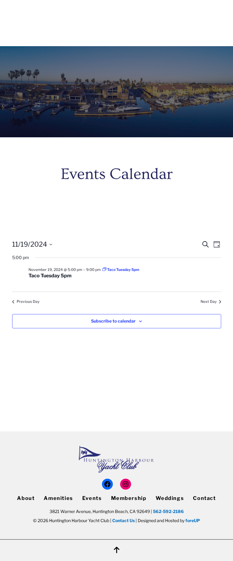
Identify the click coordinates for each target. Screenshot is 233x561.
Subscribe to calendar (113, 320)
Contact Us (123, 520)
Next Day (209, 301)
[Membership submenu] (117, 28)
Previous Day (28, 301)
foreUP (192, 520)
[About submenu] (213, 10)
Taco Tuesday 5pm (50, 276)
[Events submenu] (69, 28)
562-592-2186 (168, 511)
